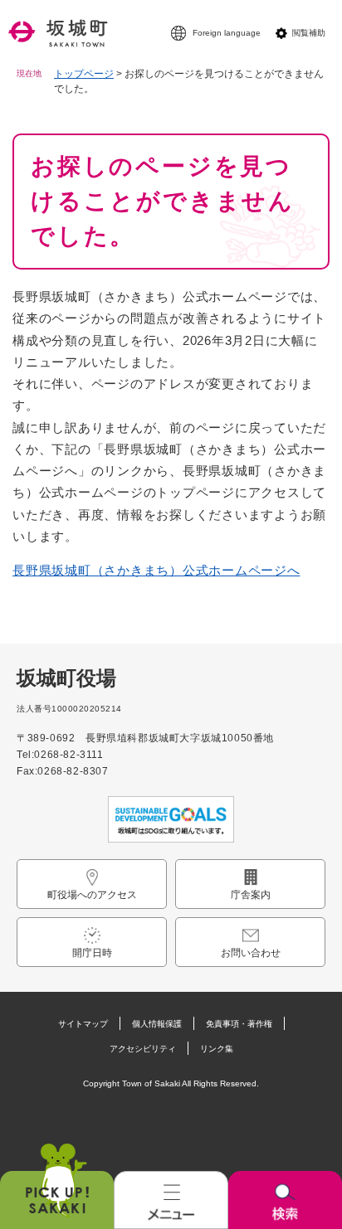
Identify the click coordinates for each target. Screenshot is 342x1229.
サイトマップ (83, 1023)
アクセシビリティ (143, 1048)
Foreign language (227, 32)
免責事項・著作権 (239, 1023)
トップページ (84, 74)
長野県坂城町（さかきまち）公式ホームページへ (156, 570)
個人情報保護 (157, 1023)
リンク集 (216, 1048)
